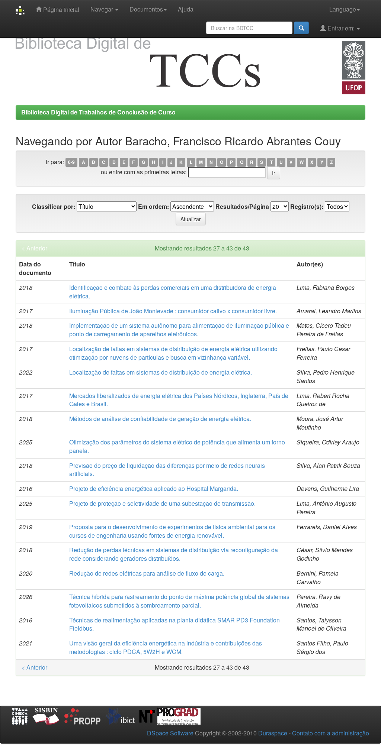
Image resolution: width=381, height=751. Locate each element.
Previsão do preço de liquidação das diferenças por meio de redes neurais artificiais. (167, 469)
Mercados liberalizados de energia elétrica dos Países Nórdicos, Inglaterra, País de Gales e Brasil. (178, 399)
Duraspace (272, 733)
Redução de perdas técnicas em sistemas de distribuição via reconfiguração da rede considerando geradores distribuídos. (173, 554)
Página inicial (60, 9)
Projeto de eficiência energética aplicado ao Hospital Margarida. (153, 488)
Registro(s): (306, 207)
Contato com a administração (330, 733)
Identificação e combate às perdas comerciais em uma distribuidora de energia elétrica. (172, 291)
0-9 (71, 162)
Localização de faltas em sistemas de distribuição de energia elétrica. (160, 372)
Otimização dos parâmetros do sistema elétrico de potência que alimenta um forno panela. (177, 446)
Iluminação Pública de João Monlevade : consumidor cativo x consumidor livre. (173, 311)
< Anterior (34, 248)
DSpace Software (170, 733)
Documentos (146, 9)
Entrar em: (341, 28)
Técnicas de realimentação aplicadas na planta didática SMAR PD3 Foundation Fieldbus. (174, 624)
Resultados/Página (242, 207)
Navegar (102, 9)
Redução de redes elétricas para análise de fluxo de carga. (146, 573)
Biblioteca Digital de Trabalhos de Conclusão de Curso (98, 112)
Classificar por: (53, 207)
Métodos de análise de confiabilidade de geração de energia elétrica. (160, 418)
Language (342, 9)
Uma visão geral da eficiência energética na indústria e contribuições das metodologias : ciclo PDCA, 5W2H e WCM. (165, 647)
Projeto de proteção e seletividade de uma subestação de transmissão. (162, 503)
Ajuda (185, 9)
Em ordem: (153, 207)
